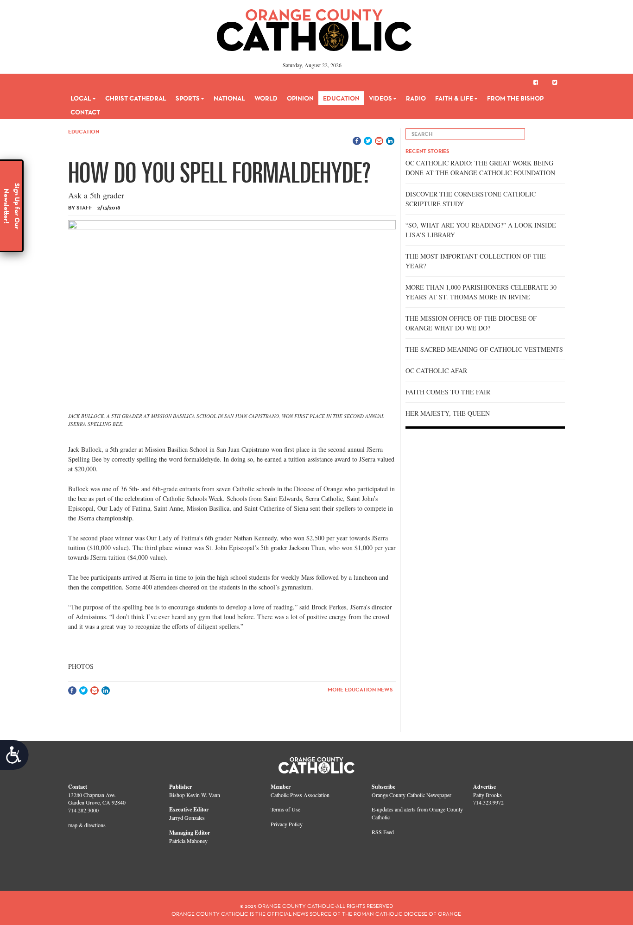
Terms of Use (285, 809)
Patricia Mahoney (188, 840)
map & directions (87, 825)
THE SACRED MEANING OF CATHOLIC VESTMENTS (484, 349)
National (229, 98)
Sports (188, 98)
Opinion (300, 98)
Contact (85, 112)
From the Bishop (515, 98)
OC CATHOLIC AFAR (436, 370)
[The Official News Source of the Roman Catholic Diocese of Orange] (314, 27)
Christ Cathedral (135, 98)
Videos (380, 98)
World (266, 98)
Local (80, 98)
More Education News (360, 689)
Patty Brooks (487, 794)
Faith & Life (454, 98)
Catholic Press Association (300, 794)
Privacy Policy (287, 824)
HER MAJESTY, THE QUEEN (447, 413)
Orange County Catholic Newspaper (411, 794)
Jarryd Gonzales (187, 817)
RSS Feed (383, 832)
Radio (416, 98)
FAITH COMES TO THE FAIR (447, 391)
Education (341, 98)
